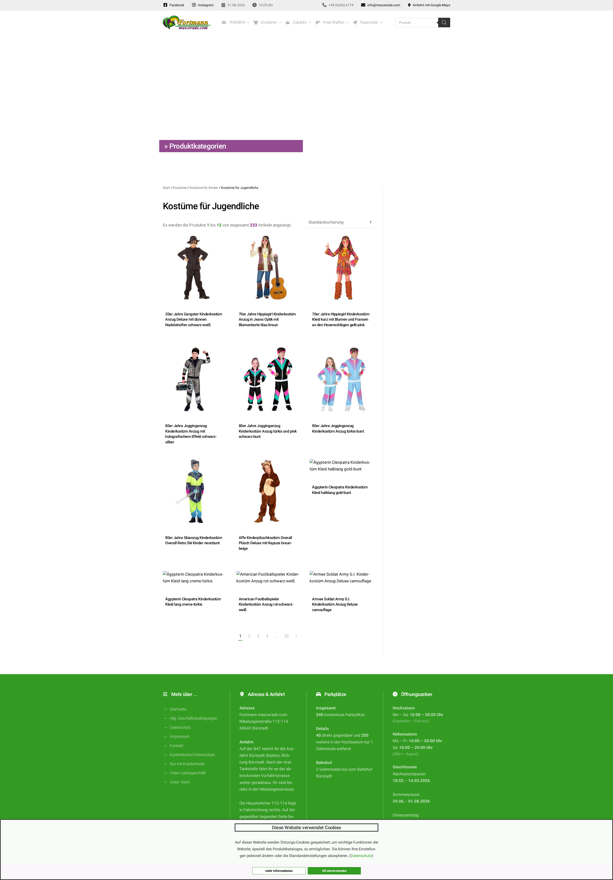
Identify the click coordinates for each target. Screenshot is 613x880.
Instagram (205, 5)
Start (166, 188)
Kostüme (180, 188)
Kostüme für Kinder (203, 188)
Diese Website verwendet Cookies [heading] (306, 827)
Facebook (176, 5)
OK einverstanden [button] (334, 871)
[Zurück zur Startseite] (187, 23)
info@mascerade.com (383, 5)
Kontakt (176, 745)
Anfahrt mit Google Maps (430, 5)
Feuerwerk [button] (368, 22)
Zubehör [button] (299, 22)
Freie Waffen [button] (332, 22)
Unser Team (180, 782)
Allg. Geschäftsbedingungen (193, 718)
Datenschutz (180, 727)
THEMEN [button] (236, 22)
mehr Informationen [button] (279, 871)
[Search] (444, 22)
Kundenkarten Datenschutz (192, 755)
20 (286, 636)
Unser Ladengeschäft (188, 773)
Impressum (179, 736)
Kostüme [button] (268, 22)
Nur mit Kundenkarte (187, 764)
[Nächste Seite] (296, 636)
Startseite (178, 709)
